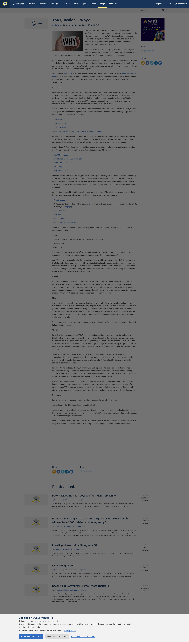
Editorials (42, 4)
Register (159, 4)
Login (169, 4)
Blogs (102, 4)
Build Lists (113, 4)
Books (93, 4)
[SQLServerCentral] (5, 4)
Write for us (182, 4)
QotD (85, 4)
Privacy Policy (70, 630)
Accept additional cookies (31, 636)
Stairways (54, 4)
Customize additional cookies (83, 636)
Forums (65, 4)
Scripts (75, 4)
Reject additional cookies (57, 636)
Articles (32, 4)
